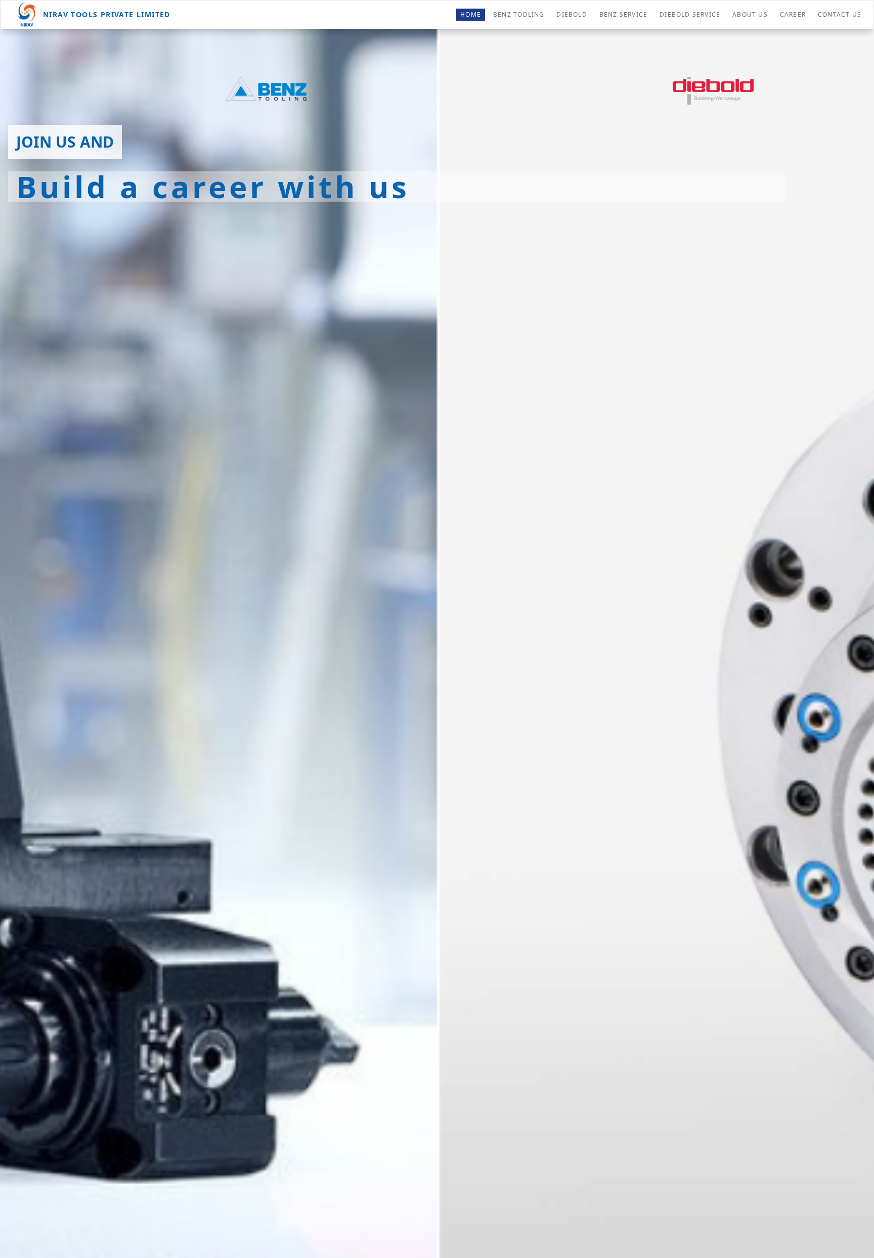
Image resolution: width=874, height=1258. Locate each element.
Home (470, 14)
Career (793, 14)
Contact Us (839, 14)
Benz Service (623, 14)
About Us (750, 14)
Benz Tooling (518, 14)
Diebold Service (690, 14)
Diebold (571, 14)
